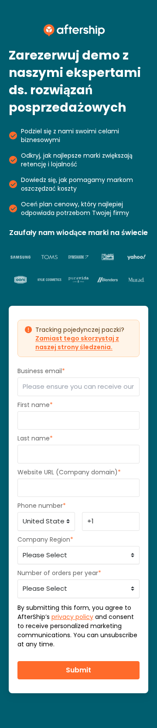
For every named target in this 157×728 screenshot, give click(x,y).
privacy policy (72, 616)
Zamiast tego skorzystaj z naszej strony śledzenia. (77, 342)
